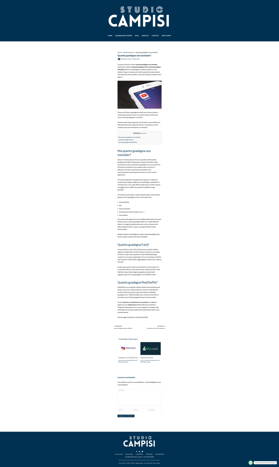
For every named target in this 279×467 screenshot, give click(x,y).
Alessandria (149, 463)
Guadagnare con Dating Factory (128, 357)
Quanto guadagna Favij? (125, 140)
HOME (110, 35)
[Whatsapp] (142, 451)
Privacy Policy (129, 454)
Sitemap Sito (149, 454)
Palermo (133, 463)
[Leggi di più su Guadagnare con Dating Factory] (128, 348)
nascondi (143, 133)
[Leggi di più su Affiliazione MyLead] (150, 348)
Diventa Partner (159, 454)
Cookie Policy (139, 454)
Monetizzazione (132, 360)
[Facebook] (137, 451)
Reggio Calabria (139, 463)
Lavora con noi (119, 454)
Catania (128, 463)
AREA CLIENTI (166, 35)
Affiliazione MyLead (146, 357)
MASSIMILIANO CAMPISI (123, 35)
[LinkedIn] (139, 451)
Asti (145, 463)
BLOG (137, 35)
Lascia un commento (123, 360)
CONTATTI (155, 35)
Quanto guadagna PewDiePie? (127, 142)
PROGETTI (145, 35)
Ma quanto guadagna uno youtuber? (129, 137)
